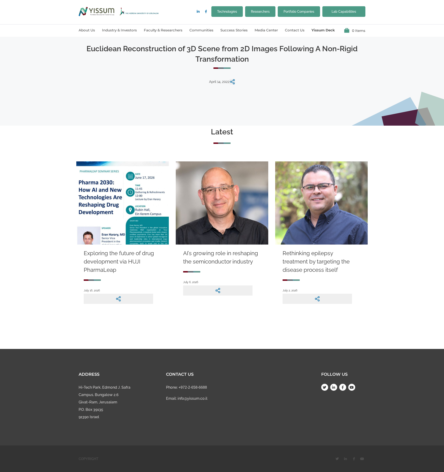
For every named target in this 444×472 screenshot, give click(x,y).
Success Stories (234, 30)
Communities (201, 30)
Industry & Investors (119, 30)
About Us (87, 30)
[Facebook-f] (206, 11)
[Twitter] (324, 387)
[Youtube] (351, 387)
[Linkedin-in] (198, 11)
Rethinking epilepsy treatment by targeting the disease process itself (316, 261)
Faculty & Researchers (163, 30)
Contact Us (295, 30)
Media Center (266, 30)
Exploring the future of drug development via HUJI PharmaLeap (119, 261)
